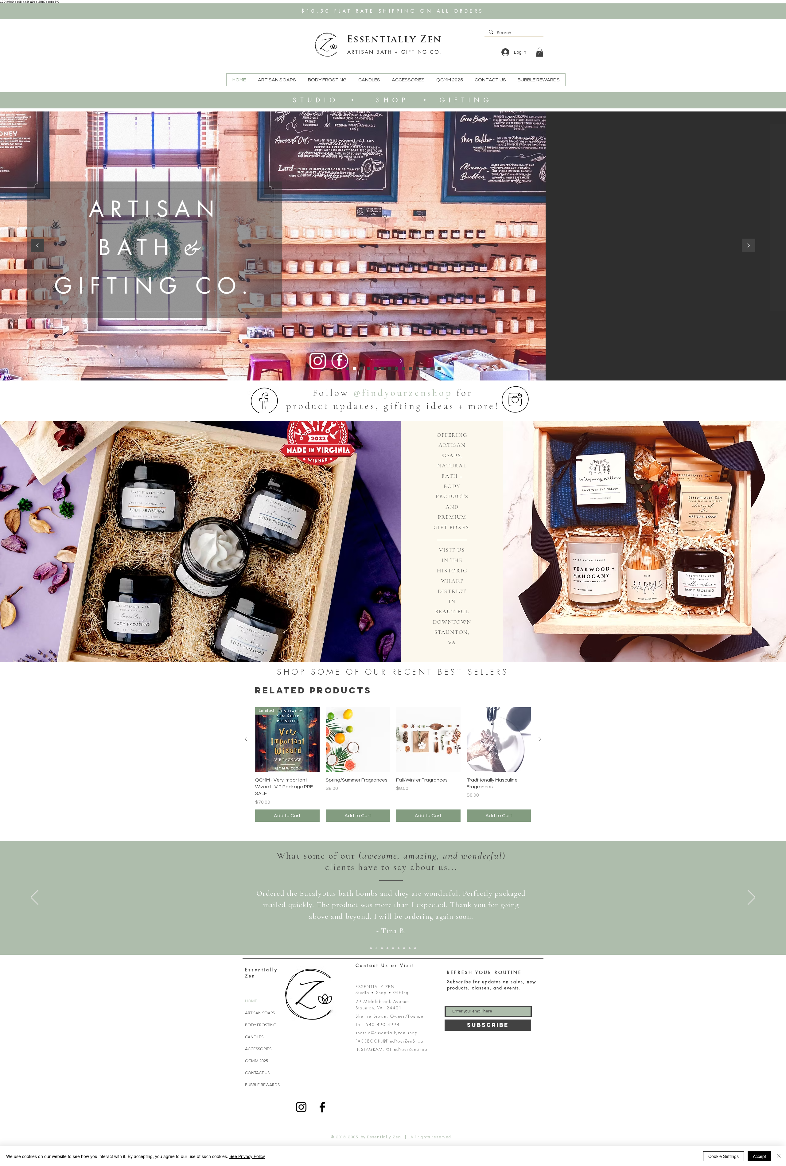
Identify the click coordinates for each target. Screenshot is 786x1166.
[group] (393, 764)
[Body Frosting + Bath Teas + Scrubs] (361, 368)
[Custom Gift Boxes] (396, 368)
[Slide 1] (371, 948)
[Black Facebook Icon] (322, 1107)
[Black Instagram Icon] (301, 1107)
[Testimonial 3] (417, 368)
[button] (539, 52)
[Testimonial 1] (403, 368)
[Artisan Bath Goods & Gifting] (347, 368)
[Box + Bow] (389, 368)
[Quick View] (358, 739)
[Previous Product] (246, 739)
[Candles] (368, 368)
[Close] (778, 1156)
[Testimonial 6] (439, 368)
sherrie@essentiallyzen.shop (387, 1032)
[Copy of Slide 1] (376, 948)
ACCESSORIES (258, 1049)
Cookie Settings (723, 1156)
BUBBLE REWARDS (262, 1084)
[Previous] (37, 246)
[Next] (748, 246)
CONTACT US (257, 1072)
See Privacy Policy (247, 1156)
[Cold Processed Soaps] (354, 368)
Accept (759, 1156)
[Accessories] (382, 368)
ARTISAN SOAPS (260, 1013)
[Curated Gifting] (375, 368)
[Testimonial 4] (424, 368)
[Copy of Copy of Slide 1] (382, 948)
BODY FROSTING (260, 1025)
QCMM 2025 (256, 1061)
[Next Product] (539, 739)
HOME (251, 1001)
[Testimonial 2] (410, 368)
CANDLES (254, 1037)
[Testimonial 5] (432, 368)
